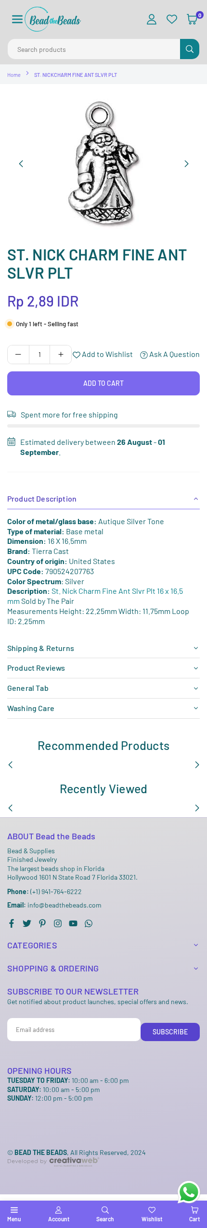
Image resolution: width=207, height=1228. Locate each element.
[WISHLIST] (172, 19)
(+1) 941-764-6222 (44, 891)
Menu (14, 1219)
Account (58, 1219)
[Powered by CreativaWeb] (53, 1174)
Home (14, 75)
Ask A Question (174, 353)
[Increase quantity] (60, 354)
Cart (194, 1219)
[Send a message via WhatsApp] (189, 1192)
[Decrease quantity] (18, 354)
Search (105, 1219)
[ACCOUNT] (152, 19)
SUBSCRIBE (170, 1032)
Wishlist (152, 1219)
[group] (103, 163)
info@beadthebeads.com (54, 905)
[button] (17, 19)
